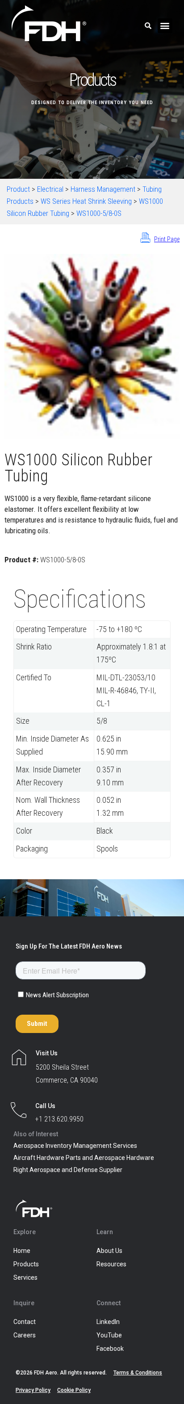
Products (26, 1264)
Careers (24, 1335)
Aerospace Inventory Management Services (75, 1145)
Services (25, 1277)
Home (21, 1250)
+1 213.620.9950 (59, 1119)
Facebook (110, 1348)
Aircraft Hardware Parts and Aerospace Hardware (83, 1157)
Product (18, 189)
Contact (24, 1321)
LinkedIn (108, 1321)
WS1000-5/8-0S (98, 213)
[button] (165, 25)
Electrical (50, 189)
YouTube (109, 1335)
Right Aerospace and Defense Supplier (67, 1169)
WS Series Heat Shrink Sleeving (86, 201)
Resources (111, 1264)
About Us (109, 1250)
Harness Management (103, 189)
